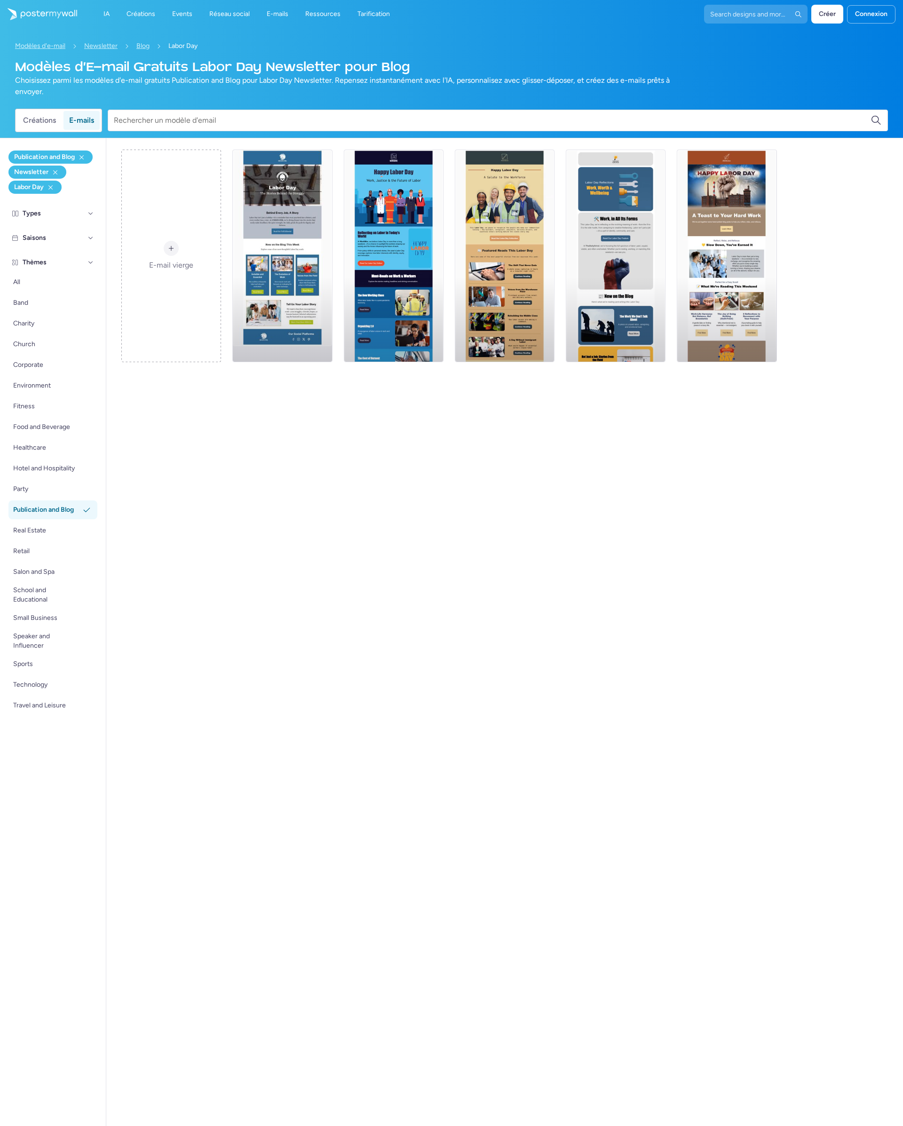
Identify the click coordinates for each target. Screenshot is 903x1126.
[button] (91, 213)
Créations (39, 120)
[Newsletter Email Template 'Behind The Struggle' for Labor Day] (282, 256)
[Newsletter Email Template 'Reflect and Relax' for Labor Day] (726, 256)
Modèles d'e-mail (40, 46)
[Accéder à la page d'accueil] (38, 14)
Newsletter (101, 46)
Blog (143, 46)
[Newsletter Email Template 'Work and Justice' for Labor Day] (394, 256)
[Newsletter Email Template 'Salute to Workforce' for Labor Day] (504, 256)
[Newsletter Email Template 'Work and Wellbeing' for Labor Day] (615, 256)
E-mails (81, 120)
